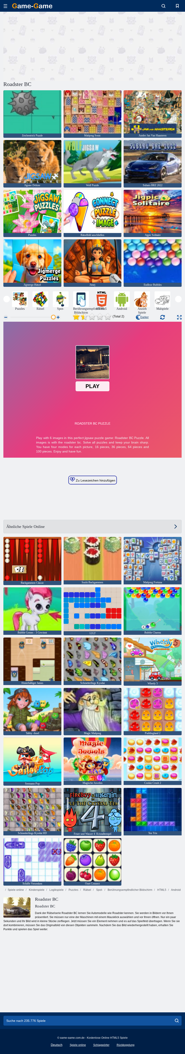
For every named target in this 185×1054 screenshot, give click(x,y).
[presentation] (6, 299)
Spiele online (16, 889)
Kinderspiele (36, 889)
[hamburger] (5, 6)
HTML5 (161, 889)
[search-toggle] (163, 6)
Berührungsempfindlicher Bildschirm (129, 889)
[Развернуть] (179, 317)
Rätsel (87, 889)
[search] (177, 1021)
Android (176, 889)
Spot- (99, 889)
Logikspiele (56, 889)
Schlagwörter (101, 1045)
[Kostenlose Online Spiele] (32, 5)
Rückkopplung (125, 1045)
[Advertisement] (48, 45)
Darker (144, 317)
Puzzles (73, 889)
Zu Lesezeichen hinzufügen (95, 480)
